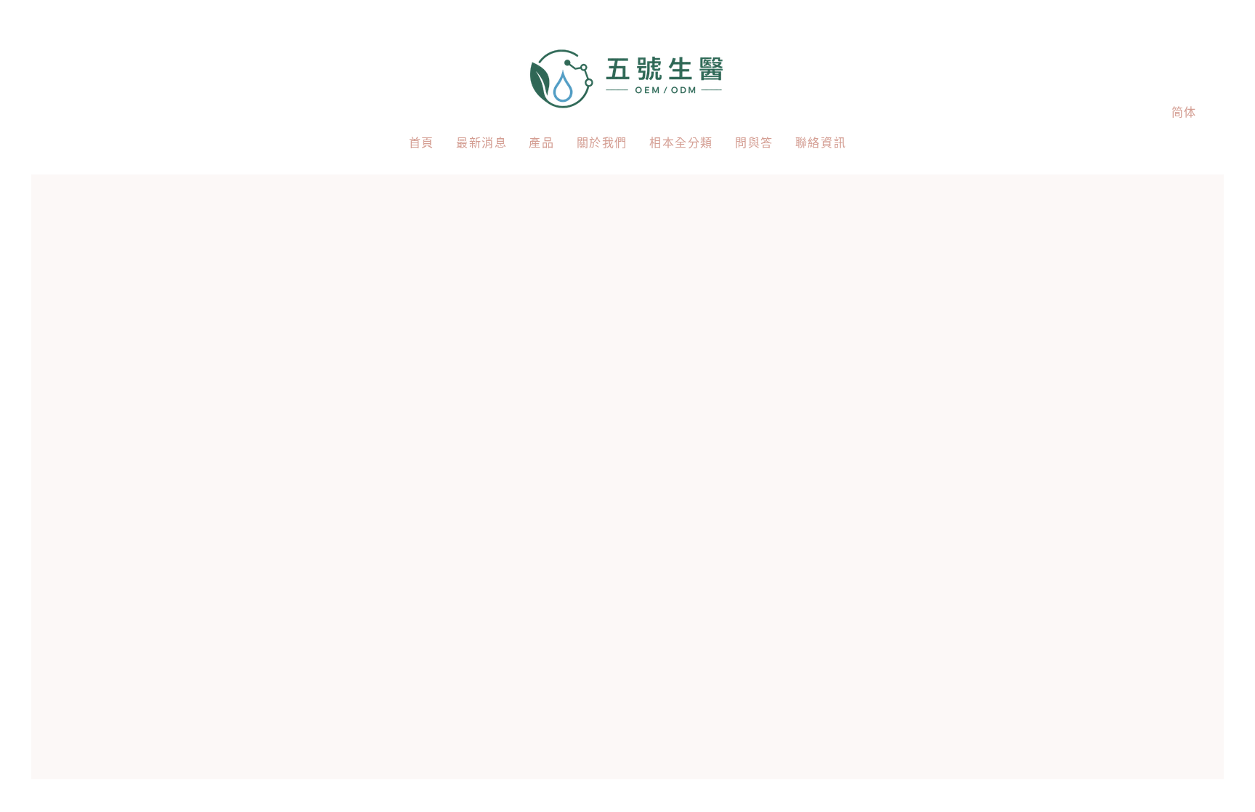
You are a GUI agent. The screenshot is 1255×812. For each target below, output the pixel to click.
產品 (541, 142)
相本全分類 (681, 142)
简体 (1184, 112)
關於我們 (602, 142)
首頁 (421, 142)
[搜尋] (1115, 112)
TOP (1226, 787)
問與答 (754, 142)
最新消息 (481, 142)
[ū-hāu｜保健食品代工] (628, 76)
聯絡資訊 (820, 142)
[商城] (1147, 112)
